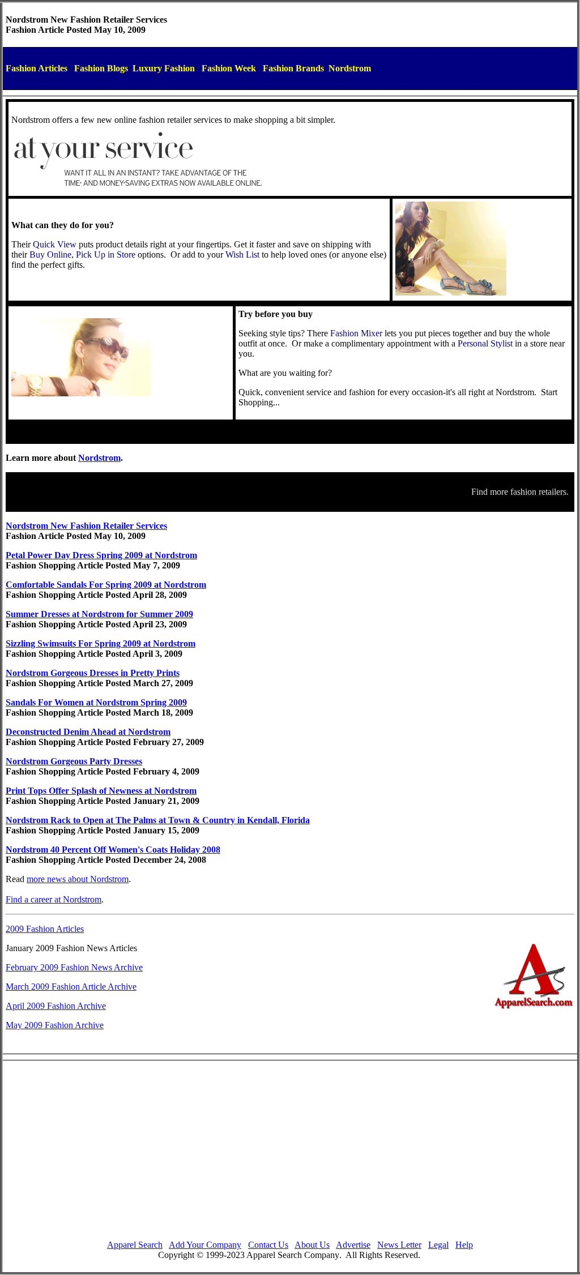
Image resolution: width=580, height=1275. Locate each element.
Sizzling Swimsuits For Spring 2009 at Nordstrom (100, 643)
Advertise (353, 1245)
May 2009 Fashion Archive (55, 1025)
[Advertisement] (290, 1151)
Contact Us (268, 1245)
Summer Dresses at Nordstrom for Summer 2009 (99, 614)
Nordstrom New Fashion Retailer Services (86, 525)
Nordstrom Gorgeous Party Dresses (74, 761)
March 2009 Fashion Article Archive (71, 986)
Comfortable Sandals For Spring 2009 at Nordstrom (106, 584)
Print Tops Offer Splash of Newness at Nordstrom (101, 790)
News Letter (399, 1245)
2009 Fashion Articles (45, 929)
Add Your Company (205, 1245)
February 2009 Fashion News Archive (74, 967)
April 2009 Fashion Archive (56, 1006)
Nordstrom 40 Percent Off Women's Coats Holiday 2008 (113, 849)
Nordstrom (99, 458)
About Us (312, 1245)
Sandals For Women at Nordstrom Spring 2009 (96, 702)
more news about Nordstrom (78, 879)
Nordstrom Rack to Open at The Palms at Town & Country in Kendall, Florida (158, 820)
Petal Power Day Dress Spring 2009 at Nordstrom (101, 555)
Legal (438, 1245)
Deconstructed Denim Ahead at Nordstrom (88, 732)
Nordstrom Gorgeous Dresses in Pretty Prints (93, 673)
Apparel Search (135, 1245)
